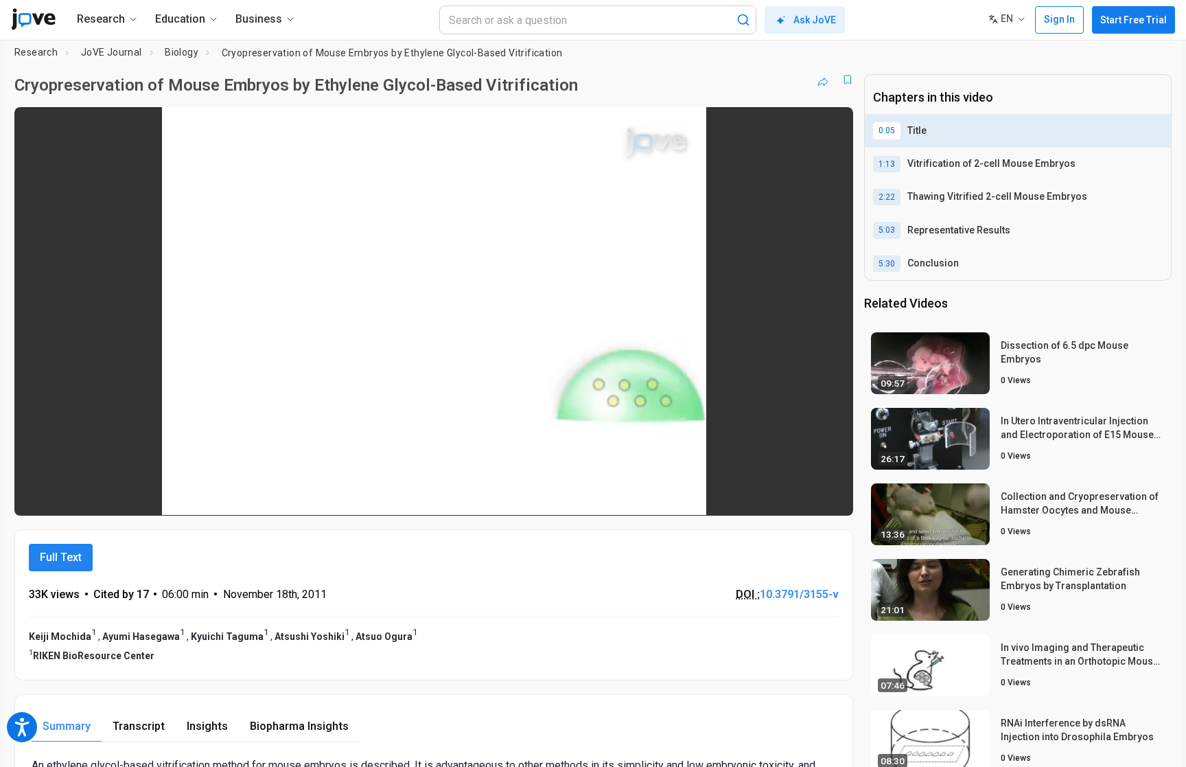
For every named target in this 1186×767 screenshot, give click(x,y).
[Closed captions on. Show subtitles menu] (799, 496)
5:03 (887, 230)
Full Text (61, 557)
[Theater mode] (831, 496)
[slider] (358, 495)
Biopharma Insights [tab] (299, 726)
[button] (831, 126)
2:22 (887, 197)
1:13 (887, 164)
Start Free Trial (1133, 19)
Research (36, 52)
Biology (181, 52)
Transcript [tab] (139, 726)
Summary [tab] (67, 726)
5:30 (887, 263)
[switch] (693, 496)
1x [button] (772, 495)
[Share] (822, 79)
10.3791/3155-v (799, 594)
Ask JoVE (814, 19)
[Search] (743, 20)
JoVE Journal (111, 52)
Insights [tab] (207, 726)
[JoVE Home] (33, 19)
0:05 (887, 130)
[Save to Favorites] (847, 79)
